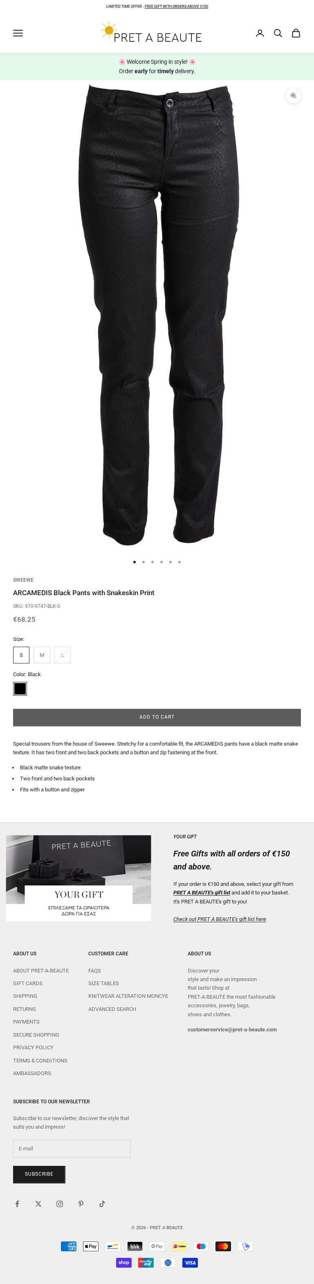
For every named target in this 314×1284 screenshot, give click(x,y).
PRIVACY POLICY (33, 1047)
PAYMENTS (26, 1022)
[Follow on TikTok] (102, 1204)
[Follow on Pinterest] (81, 1204)
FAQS (94, 971)
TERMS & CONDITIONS (40, 1061)
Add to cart (157, 717)
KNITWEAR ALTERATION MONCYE (128, 996)
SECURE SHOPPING (36, 1035)
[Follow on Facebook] (17, 1204)
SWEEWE (23, 580)
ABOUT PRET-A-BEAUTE (41, 971)
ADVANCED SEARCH (112, 1009)
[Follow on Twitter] (38, 1204)
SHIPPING (25, 996)
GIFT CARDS (28, 983)
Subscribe (39, 1174)
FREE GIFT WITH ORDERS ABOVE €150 (176, 6)
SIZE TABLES (103, 983)
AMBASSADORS (32, 1073)
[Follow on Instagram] (60, 1204)
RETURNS (24, 1009)
